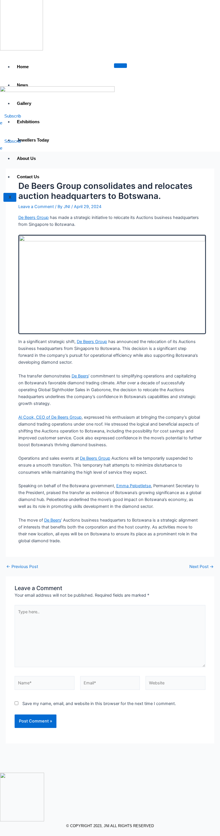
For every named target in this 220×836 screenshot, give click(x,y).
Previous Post (22, 567)
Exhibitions (28, 121)
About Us (26, 158)
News (22, 85)
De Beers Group (33, 217)
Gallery (24, 103)
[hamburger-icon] (120, 65)
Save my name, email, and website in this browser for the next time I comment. (99, 703)
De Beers (80, 376)
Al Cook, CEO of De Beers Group (50, 417)
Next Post (201, 567)
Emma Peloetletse (133, 485)
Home (23, 66)
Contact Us (28, 176)
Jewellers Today (33, 140)
